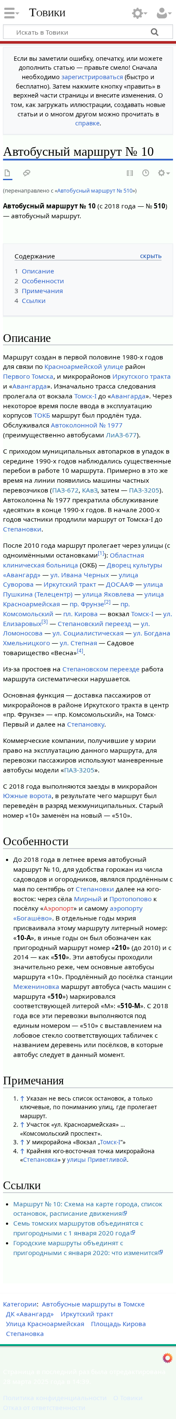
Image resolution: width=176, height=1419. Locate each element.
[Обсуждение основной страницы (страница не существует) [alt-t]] (27, 173)
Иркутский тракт (70, 584)
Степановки (22, 529)
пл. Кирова (80, 613)
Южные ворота (27, 795)
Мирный (88, 898)
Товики (47, 12)
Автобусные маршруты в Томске (93, 1304)
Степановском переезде (101, 669)
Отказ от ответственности (44, 1407)
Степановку (85, 724)
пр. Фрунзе (87, 604)
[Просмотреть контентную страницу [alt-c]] (7, 173)
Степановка (40, 1159)
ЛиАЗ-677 (121, 434)
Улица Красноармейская (45, 1323)
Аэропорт (58, 908)
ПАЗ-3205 (144, 490)
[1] (101, 553)
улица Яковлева (108, 594)
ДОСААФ (120, 584)
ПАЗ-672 (65, 490)
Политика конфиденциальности (55, 1397)
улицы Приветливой (97, 1159)
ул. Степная (78, 642)
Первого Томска (28, 376)
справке (87, 123)
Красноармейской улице (83, 366)
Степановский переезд (94, 623)
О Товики (128, 1397)
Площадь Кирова (118, 1323)
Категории (20, 1304)
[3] (44, 621)
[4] (80, 650)
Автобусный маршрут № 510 (94, 190)
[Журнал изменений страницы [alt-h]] (146, 173)
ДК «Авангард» (30, 1313)
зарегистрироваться (92, 77)
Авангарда (29, 386)
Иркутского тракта (141, 376)
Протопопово (130, 898)
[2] (107, 602)
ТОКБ (42, 415)
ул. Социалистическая (88, 633)
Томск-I (85, 396)
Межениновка (36, 986)
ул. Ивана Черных (79, 574)
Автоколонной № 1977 (87, 425)
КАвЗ (89, 490)
